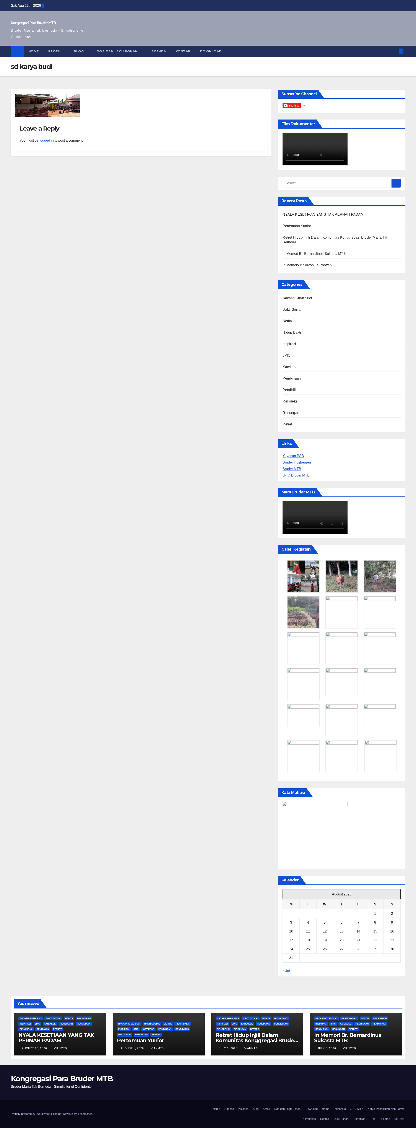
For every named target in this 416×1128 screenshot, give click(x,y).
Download (211, 51)
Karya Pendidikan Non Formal (386, 1108)
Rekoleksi (290, 401)
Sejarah (385, 1118)
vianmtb (60, 1048)
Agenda (158, 51)
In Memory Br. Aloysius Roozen (307, 265)
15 (375, 931)
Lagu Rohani (341, 1118)
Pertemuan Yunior (297, 226)
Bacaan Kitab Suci (297, 298)
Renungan (291, 413)
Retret (287, 424)
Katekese (290, 367)
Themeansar (85, 1113)
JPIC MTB (356, 1108)
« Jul (286, 971)
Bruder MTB (292, 469)
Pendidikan (292, 390)
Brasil (266, 1108)
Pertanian (359, 1118)
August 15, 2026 (35, 1048)
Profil (55, 51)
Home (33, 51)
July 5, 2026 (228, 1048)
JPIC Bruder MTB (296, 475)
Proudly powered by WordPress (31, 1113)
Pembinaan (292, 378)
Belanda (243, 1108)
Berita (287, 321)
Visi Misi (399, 1118)
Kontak (183, 51)
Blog (79, 51)
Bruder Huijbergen (297, 462)
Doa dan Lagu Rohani (118, 51)
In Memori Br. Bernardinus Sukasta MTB (314, 253)
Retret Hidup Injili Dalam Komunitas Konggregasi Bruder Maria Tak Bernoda (256, 1040)
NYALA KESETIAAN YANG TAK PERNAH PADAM (323, 214)
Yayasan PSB (293, 456)
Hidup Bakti (292, 332)
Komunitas (309, 1118)
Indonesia (340, 1108)
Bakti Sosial (292, 309)
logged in (46, 140)
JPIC (286, 355)
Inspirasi (289, 344)
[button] (394, 51)
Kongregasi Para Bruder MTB (33, 23)
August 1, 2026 (132, 1048)
